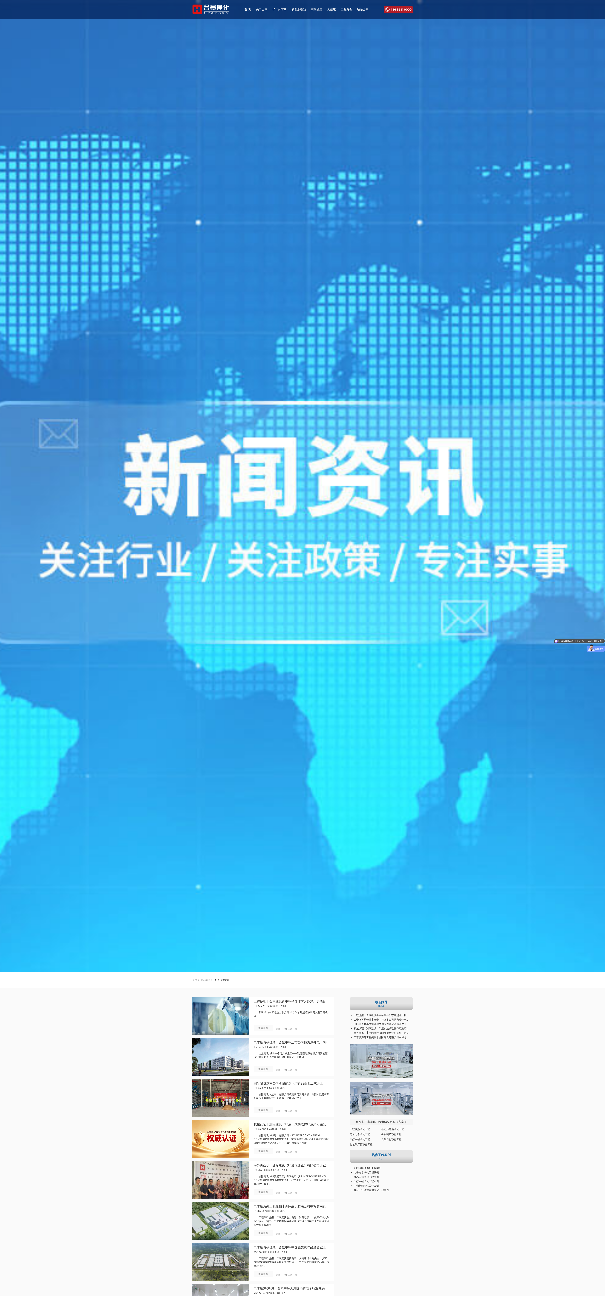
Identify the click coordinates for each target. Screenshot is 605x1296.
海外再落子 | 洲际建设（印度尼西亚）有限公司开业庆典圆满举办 (291, 1165)
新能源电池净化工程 (392, 1129)
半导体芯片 (279, 9)
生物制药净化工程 (391, 1134)
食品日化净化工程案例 (366, 1176)
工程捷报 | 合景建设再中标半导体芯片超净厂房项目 (290, 1001)
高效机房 (316, 9)
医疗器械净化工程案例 (366, 1181)
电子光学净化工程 (360, 1134)
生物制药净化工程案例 (366, 1185)
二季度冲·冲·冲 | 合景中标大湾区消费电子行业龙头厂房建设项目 (291, 1288)
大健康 (331, 9)
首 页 (248, 9)
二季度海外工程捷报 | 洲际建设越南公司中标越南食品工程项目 (291, 1206)
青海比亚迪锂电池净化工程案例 (371, 1190)
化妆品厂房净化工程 (361, 1144)
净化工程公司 (290, 1028)
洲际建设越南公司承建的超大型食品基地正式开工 (288, 1083)
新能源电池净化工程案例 (367, 1168)
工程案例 (346, 9)
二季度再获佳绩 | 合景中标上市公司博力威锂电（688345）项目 (291, 1042)
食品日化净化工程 (391, 1139)
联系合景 (363, 9)
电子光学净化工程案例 (366, 1172)
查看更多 (263, 1028)
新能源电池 (299, 9)
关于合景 (261, 9)
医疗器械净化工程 (360, 1139)
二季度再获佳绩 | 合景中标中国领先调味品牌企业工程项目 (291, 1247)
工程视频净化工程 (360, 1129)
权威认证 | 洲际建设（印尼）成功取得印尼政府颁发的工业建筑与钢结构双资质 (291, 1124)
